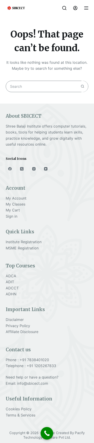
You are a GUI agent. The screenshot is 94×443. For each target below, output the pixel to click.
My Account (16, 198)
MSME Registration (22, 248)
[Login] (75, 8)
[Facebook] (10, 169)
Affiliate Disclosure (22, 331)
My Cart (13, 210)
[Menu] (86, 8)
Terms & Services (20, 415)
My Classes (15, 204)
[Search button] (82, 86)
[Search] (64, 8)
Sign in (11, 216)
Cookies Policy (18, 409)
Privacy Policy (18, 325)
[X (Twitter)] (22, 169)
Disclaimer (15, 319)
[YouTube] (46, 169)
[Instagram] (34, 169)
